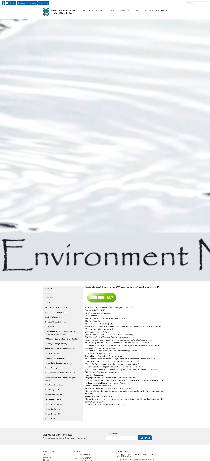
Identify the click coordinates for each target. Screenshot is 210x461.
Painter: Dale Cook (52, 353)
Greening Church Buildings (55, 322)
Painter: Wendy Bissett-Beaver (57, 368)
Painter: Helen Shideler (54, 404)
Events (138, 10)
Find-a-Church (125, 10)
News (113, 10)
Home (83, 10)
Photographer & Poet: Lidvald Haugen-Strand (60, 379)
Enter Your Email (112, 433)
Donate (12, 3)
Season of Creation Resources (56, 312)
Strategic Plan (43, 3)
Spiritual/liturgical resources (56, 307)
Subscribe (144, 437)
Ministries (148, 10)
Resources (160, 10)
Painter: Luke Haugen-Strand (56, 363)
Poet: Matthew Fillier (53, 395)
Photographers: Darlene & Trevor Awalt (60, 373)
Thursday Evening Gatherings (56, 344)
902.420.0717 (85, 455)
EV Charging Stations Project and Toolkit (61, 339)
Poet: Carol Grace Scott (54, 385)
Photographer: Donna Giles (55, 358)
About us (48, 293)
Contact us (49, 298)
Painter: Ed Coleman (53, 409)
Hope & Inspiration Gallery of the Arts (60, 348)
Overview (48, 288)
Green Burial (50, 327)
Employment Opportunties (27, 3)
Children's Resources (53, 317)
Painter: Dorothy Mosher (54, 414)
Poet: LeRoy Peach (52, 390)
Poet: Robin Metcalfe (53, 399)
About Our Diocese (97, 10)
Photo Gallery (50, 419)
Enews (47, 303)
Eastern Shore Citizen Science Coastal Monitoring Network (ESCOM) (60, 332)
